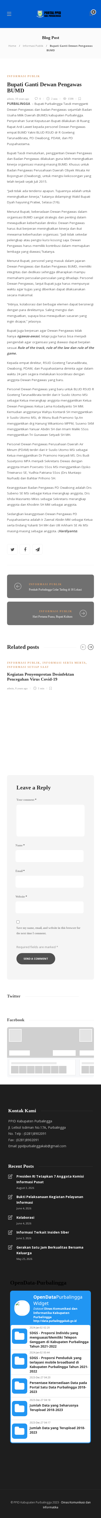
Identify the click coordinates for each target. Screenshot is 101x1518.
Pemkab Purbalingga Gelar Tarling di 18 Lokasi (55, 589)
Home (12, 45)
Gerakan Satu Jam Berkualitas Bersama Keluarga (49, 1250)
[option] (50, 672)
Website (21, 896)
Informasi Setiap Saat (28, 667)
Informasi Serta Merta (64, 662)
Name (20, 845)
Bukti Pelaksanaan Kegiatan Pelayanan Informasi (49, 1200)
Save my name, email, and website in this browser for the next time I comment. (48, 930)
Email (20, 871)
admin (10, 98)
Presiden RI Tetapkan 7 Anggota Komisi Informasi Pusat (50, 1179)
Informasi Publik (33, 45)
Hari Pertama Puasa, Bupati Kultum (52, 616)
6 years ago (21, 688)
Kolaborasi (25, 1217)
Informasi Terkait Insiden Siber (42, 1232)
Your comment (26, 799)
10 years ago (22, 98)
